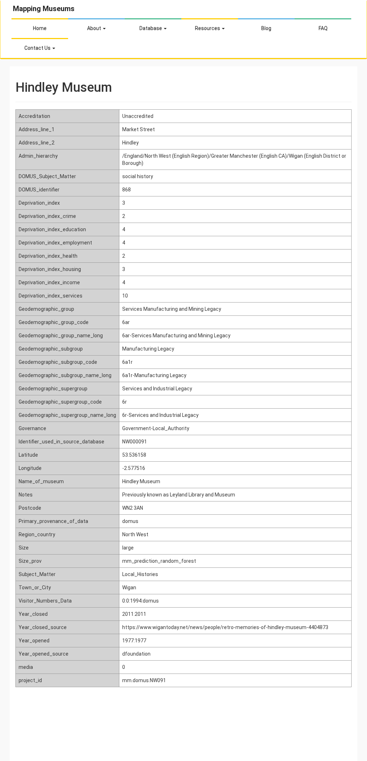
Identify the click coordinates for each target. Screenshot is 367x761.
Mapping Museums (44, 8)
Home (40, 28)
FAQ (323, 28)
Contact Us (38, 48)
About (94, 28)
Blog (266, 28)
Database (151, 28)
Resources (208, 28)
